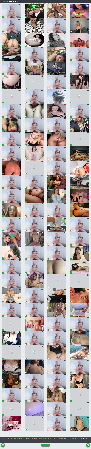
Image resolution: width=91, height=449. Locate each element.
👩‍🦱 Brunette (40, 438)
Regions (42, 441)
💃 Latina (11, 438)
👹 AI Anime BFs (47, 439)
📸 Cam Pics (59, 439)
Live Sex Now (45, 445)
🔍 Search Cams (64, 439)
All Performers (50, 441)
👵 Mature (28, 438)
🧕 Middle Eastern (22, 438)
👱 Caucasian (16, 438)
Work (44, 441)
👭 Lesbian (61, 438)
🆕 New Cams (69, 438)
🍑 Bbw (49, 438)
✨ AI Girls (31, 439)
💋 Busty (57, 438)
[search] (88, 445)
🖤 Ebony (7, 438)
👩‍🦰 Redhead (45, 438)
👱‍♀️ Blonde (35, 438)
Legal (53, 441)
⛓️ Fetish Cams (26, 439)
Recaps (47, 441)
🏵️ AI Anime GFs (36, 439)
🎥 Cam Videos (53, 439)
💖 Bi (65, 438)
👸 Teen (31, 438)
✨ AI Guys (42, 439)
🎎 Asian (3, 438)
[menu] (3, 445)
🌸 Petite (53, 438)
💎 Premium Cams (86, 438)
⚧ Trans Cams (79, 438)
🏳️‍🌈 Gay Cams (74, 438)
